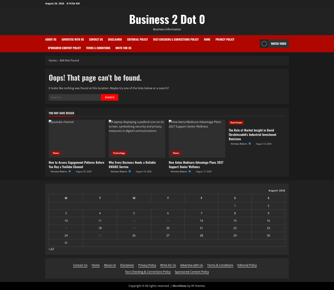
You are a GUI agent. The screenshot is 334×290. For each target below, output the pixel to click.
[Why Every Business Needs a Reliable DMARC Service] (137, 139)
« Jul (51, 249)
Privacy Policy (225, 39)
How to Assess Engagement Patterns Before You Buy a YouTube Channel (76, 164)
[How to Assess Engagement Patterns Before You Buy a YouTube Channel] (77, 139)
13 (167, 221)
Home (207, 39)
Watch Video (278, 43)
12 (134, 221)
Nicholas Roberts (59, 171)
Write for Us (123, 48)
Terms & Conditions (98, 48)
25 (100, 235)
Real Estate (236, 122)
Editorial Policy (137, 39)
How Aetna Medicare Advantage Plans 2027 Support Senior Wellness (196, 164)
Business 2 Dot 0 (167, 19)
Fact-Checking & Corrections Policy (176, 39)
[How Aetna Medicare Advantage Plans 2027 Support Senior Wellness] (197, 139)
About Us (50, 39)
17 (66, 228)
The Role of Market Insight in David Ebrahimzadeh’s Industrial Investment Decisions (252, 134)
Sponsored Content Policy (64, 48)
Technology (119, 153)
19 (134, 228)
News (56, 153)
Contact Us (96, 39)
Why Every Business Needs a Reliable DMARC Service (132, 164)
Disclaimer (115, 39)
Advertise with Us (73, 39)
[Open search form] (256, 43)
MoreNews (180, 286)
